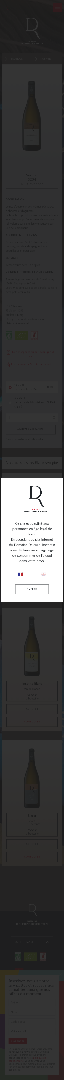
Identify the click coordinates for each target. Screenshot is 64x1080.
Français (20, 574)
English (43, 574)
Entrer (32, 589)
